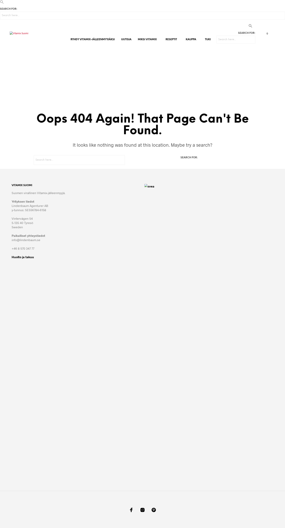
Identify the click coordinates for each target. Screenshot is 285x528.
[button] (2, 2)
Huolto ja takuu (23, 257)
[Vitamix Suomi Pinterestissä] (153, 510)
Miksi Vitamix (147, 39)
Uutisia (126, 39)
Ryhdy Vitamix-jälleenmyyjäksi (93, 39)
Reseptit (171, 39)
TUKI (208, 39)
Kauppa (191, 39)
